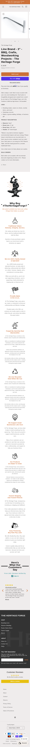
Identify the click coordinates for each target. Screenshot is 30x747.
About (4, 692)
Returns (5, 700)
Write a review (15, 681)
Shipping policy (15, 743)
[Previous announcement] (3, 2)
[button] (3, 6)
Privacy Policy (7, 703)
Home (4, 689)
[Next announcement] (27, 2)
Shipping (3, 67)
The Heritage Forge (14, 739)
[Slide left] (11, 41)
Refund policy (13, 741)
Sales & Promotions (8, 710)
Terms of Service (7, 707)
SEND (26, 660)
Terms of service (6, 743)
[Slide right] (18, 41)
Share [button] (4, 164)
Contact (5, 696)
